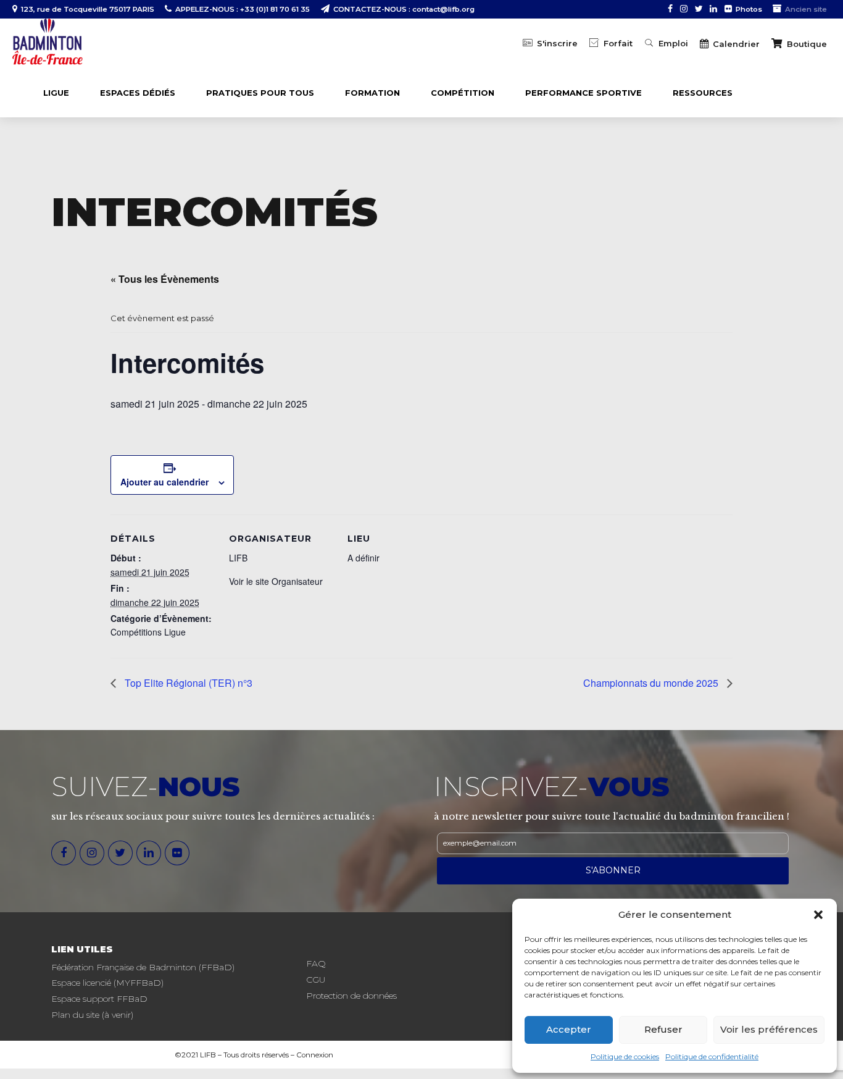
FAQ (316, 963)
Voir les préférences (769, 1029)
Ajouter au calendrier (164, 482)
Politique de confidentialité (711, 1056)
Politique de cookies (625, 1056)
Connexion (314, 1055)
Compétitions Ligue (148, 632)
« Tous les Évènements (164, 279)
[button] (818, 915)
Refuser (663, 1029)
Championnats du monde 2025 (652, 683)
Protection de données (351, 995)
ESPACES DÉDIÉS (137, 93)
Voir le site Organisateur (276, 581)
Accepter (568, 1029)
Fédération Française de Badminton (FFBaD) (143, 967)
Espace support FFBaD (99, 998)
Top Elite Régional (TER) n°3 (187, 683)
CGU (315, 979)
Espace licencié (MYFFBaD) (107, 982)
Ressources (703, 93)
